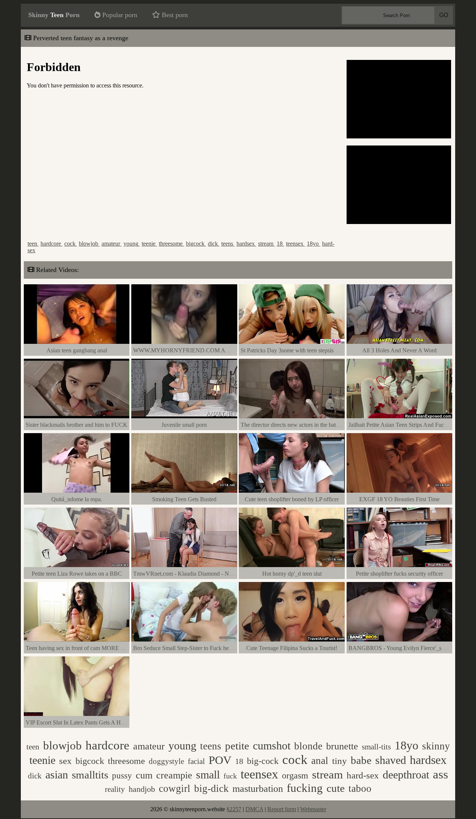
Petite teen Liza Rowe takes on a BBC (77, 573)
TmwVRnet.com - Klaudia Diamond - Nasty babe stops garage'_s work (217, 573)
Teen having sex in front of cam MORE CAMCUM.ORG (94, 648)
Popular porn (118, 15)
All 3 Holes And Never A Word (399, 350)
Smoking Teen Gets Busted (184, 499)
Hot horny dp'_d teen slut (292, 573)
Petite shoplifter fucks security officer (399, 573)
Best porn (174, 15)
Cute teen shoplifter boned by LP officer (292, 499)
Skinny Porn (54, 15)
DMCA (254, 809)
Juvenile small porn (184, 425)
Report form (281, 809)
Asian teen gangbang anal (76, 350)
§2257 (233, 809)
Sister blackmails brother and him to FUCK (77, 425)
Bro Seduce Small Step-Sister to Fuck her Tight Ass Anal (200, 648)
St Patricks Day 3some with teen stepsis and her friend (304, 350)
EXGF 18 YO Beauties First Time (399, 499)
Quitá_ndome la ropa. (76, 499)
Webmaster (313, 809)
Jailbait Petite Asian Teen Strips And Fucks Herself (408, 425)
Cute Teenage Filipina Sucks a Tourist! (291, 648)
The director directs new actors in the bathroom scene (303, 425)
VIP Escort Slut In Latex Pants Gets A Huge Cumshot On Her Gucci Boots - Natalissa (127, 722)
